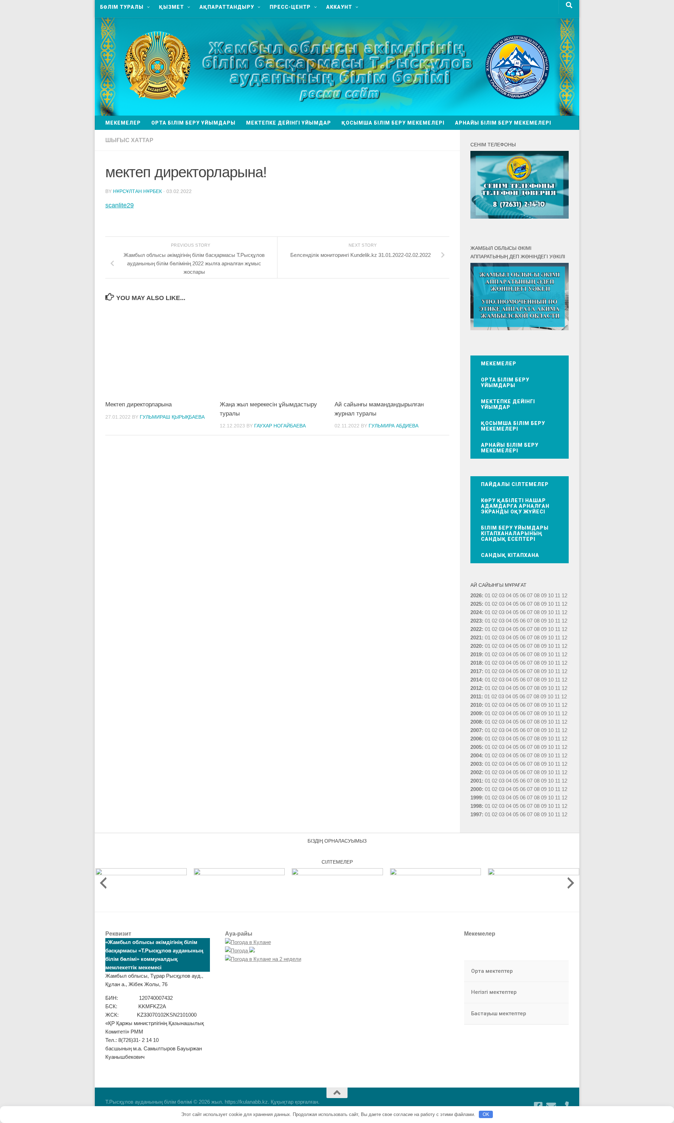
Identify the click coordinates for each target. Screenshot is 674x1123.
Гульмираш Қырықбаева (172, 417)
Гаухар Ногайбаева (280, 425)
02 (494, 595)
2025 (476, 604)
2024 (476, 612)
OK (486, 1114)
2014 (476, 680)
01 (487, 595)
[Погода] (240, 950)
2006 (476, 739)
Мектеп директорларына (138, 404)
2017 (476, 671)
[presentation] (103, 883)
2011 (475, 696)
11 (557, 604)
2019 (476, 654)
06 (523, 595)
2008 (476, 722)
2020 (476, 646)
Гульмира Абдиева (393, 425)
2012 (476, 688)
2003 (476, 764)
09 (544, 604)
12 (564, 604)
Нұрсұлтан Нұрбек (137, 191)
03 (501, 595)
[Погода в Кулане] (248, 942)
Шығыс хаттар (129, 140)
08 (537, 595)
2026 (476, 595)
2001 (476, 781)
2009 (476, 713)
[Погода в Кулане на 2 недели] (263, 959)
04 (508, 595)
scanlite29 (119, 205)
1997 (476, 814)
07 (530, 595)
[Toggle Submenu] (556, 971)
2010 (476, 705)
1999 (476, 797)
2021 (476, 637)
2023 (476, 621)
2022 (476, 629)
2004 (476, 755)
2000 (476, 789)
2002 (476, 772)
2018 (476, 663)
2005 (476, 747)
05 (515, 595)
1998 (476, 806)
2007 (476, 730)
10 (551, 604)
